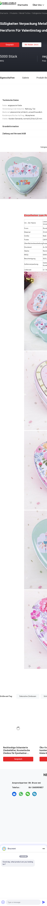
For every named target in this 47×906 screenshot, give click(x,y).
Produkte (13, 13)
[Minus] (43, 848)
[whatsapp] (21, 794)
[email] (14, 794)
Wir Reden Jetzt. (32, 44)
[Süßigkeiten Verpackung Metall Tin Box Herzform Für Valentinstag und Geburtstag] (18, 728)
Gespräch (10, 44)
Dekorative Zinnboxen (27, 696)
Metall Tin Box (24, 13)
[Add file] (3, 902)
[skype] (34, 794)
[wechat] (28, 794)
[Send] (44, 902)
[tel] (41, 794)
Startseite (4, 13)
